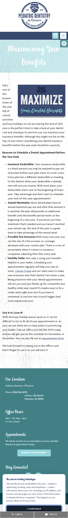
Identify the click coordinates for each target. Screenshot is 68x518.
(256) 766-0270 (19, 392)
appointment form (53, 338)
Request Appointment (34, 453)
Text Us (52, 514)
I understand (34, 508)
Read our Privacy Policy (24, 501)
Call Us (18, 514)
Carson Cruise (23, 271)
